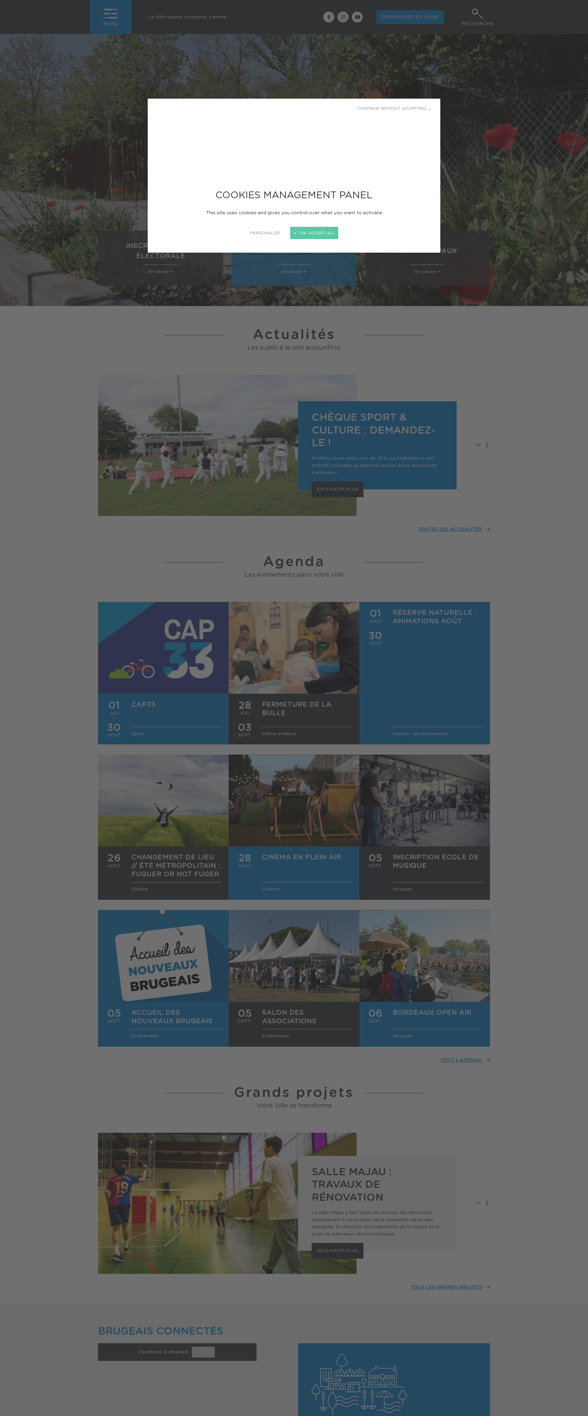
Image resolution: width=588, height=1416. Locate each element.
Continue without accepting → (394, 108)
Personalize (265, 233)
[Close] (294, 708)
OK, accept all (316, 233)
